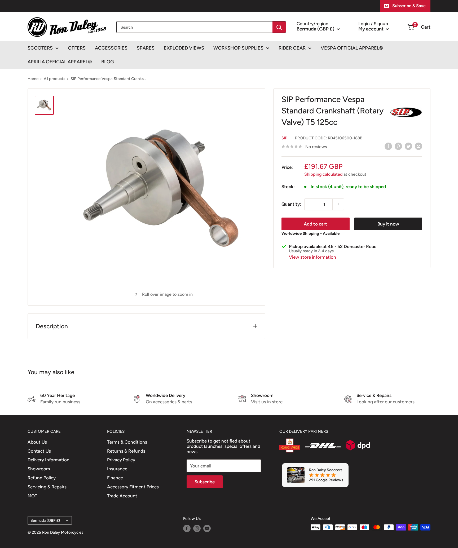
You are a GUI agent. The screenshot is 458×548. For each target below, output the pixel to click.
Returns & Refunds (126, 451)
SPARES (146, 48)
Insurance (117, 468)
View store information (312, 256)
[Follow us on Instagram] (197, 528)
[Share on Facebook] (388, 146)
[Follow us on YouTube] (207, 528)
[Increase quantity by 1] (338, 204)
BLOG (107, 62)
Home (33, 78)
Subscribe (205, 481)
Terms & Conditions (127, 442)
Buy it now (388, 223)
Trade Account (122, 495)
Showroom (39, 468)
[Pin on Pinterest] (398, 146)
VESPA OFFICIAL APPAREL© (352, 48)
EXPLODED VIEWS (184, 48)
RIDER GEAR (292, 48)
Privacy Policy (121, 459)
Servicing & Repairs (47, 486)
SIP (284, 137)
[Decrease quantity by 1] (310, 204)
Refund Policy (42, 477)
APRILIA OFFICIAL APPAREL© (60, 62)
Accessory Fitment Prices (133, 486)
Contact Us (39, 451)
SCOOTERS (40, 48)
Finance (115, 477)
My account (371, 29)
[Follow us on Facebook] (187, 528)
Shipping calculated (323, 173)
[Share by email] (418, 146)
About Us (37, 442)
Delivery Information (48, 459)
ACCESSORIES (111, 48)
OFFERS (77, 48)
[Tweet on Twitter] (408, 146)
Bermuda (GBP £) (45, 520)
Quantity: (291, 203)
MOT (32, 495)
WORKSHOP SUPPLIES (238, 48)
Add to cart (315, 223)
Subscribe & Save (409, 5)
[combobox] (194, 27)
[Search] (279, 27)
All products (54, 78)
